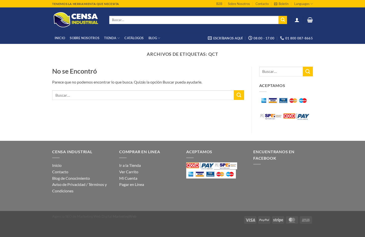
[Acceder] (296, 19)
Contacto (262, 4)
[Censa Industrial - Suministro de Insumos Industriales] (77, 20)
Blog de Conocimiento (71, 178)
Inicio (60, 38)
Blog (152, 38)
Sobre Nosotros (239, 4)
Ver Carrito (128, 171)
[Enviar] (283, 20)
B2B (219, 4)
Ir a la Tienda (130, 165)
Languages (302, 4)
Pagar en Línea (131, 184)
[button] (281, 3)
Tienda (110, 38)
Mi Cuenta (128, 178)
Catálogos (134, 38)
